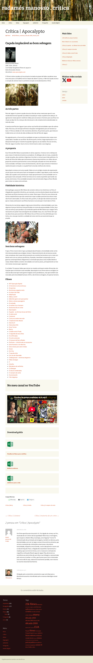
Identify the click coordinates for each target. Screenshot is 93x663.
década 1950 (30, 618)
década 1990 (36, 620)
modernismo (29, 638)
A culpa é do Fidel (14, 292)
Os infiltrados (13, 336)
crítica (10, 23)
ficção (27, 631)
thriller (30, 647)
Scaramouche (13, 375)
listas (6, 614)
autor (63, 97)
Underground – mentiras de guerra (19, 357)
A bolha (11, 364)
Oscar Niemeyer (35, 640)
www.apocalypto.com (18, 72)
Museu (35, 638)
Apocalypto (12, 310)
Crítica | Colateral (12, 515)
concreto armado (35, 611)
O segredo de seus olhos (16, 334)
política (33, 642)
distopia (31, 615)
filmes (32, 630)
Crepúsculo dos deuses (16, 320)
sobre (63, 95)
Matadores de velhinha (16, 366)
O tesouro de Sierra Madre (17, 340)
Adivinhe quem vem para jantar (18, 299)
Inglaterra (40, 633)
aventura (22, 35)
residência (39, 642)
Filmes (8, 35)
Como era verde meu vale (17, 318)
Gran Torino (13, 327)
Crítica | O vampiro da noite (48, 505)
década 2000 (28, 35)
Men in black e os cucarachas (70, 41)
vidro (33, 647)
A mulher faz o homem (16, 305)
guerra (33, 633)
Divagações (6, 606)
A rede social (13, 314)
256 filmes (16, 35)
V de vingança (13, 377)
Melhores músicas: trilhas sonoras (71, 60)
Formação (38, 631)
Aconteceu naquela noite (16, 290)
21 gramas (12, 288)
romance (27, 645)
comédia (28, 612)
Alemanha (39, 604)
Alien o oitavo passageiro (17, 301)
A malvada (12, 303)
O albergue (12, 368)
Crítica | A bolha (27, 505)
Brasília (34, 609)
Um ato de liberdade (15, 355)
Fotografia (6, 617)
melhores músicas (35, 635)
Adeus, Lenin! (13, 297)
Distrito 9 (12, 323)
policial (27, 642)
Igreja (36, 633)
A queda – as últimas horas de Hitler (20, 312)
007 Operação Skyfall (15, 284)
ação (27, 609)
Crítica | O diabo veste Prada (70, 53)
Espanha (32, 627)
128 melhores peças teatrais (70, 38)
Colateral (12, 316)
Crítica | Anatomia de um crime (47, 515)
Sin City (11, 351)
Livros (4, 620)
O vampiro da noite (15, 373)
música (39, 638)
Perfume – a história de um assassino (20, 342)
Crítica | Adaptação (67, 57)
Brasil (30, 609)
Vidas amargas (13, 360)
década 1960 (29, 620)
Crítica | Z (64, 64)
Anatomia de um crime (16, 307)
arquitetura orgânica (29, 607)
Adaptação (12, 294)
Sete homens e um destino (17, 344)
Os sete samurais (14, 338)
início (3, 23)
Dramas (5, 609)
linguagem (26, 23)
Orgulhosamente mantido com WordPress (13, 659)
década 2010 (27, 627)
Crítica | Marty (9, 505)
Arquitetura (6, 603)
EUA (38, 35)
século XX (39, 645)
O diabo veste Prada (15, 331)
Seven (11, 349)
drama (34, 35)
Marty (11, 329)
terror (26, 647)
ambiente (35, 23)
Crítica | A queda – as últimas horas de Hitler (74, 45)
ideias (17, 23)
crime (27, 615)
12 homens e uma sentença (17, 286)
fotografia (45, 23)
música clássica (28, 640)
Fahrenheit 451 (13, 325)
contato (64, 100)
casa (37, 609)
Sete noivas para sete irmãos (18, 347)
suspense (33, 645)
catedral (40, 609)
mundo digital (55, 23)
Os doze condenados (15, 370)
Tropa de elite (13, 353)
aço (40, 607)
